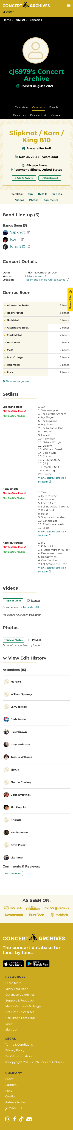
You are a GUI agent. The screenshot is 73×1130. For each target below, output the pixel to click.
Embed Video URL (30, 607)
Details (42, 194)
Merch (9, 1090)
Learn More (13, 983)
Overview (21, 107)
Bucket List (38, 115)
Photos (33, 200)
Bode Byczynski (21, 794)
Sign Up (11, 1029)
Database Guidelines (20, 994)
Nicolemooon (19, 832)
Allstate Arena (36, 165)
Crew (9, 1079)
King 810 (17, 246)
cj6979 (20, 20)
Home (7, 20)
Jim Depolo (18, 807)
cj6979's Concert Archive (36, 75)
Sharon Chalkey (21, 782)
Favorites (19, 115)
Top (30, 194)
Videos (19, 200)
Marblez (16, 681)
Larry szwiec (19, 706)
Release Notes (15, 1102)
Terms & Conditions (19, 1044)
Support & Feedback (20, 1000)
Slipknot (17, 232)
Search (9, 11)
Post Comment (12, 873)
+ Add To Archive (24, 178)
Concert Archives (52, 1062)
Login (9, 1023)
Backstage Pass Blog (20, 1018)
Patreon (11, 1084)
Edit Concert (51, 178)
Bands (53, 107)
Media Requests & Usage (23, 1006)
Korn (14, 239)
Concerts (36, 20)
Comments (51, 200)
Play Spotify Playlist (14, 416)
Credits (10, 1096)
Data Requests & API (20, 1012)
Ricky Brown (19, 732)
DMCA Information (18, 1056)
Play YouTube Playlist (14, 411)
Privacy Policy (14, 1050)
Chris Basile (18, 719)
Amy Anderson (20, 744)
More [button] (54, 115)
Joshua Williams (21, 757)
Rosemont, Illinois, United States (37, 169)
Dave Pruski (18, 845)
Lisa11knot (17, 857)
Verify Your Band (17, 989)
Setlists (57, 194)
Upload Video (13, 600)
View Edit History (26, 658)
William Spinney (21, 694)
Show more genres (17, 381)
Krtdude (16, 819)
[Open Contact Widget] (5, 1109)
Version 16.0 (13, 1108)
